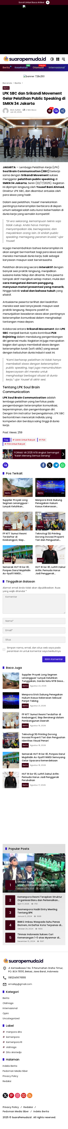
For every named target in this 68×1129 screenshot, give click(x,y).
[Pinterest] (11, 1095)
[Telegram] (56, 465)
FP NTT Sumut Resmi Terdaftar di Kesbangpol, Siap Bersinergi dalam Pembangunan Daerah (16, 537)
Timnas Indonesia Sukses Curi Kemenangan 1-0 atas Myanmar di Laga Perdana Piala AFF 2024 (38, 936)
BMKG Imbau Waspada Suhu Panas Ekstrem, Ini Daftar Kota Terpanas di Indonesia (39, 923)
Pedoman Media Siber (15, 1071)
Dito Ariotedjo (14, 1052)
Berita (6, 88)
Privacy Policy (10, 1076)
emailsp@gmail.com (20, 984)
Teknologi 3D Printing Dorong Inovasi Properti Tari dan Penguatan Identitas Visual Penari (49, 537)
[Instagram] (17, 1095)
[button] (52, 59)
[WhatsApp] (62, 465)
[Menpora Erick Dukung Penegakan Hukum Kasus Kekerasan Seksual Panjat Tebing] (50, 487)
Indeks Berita (10, 1066)
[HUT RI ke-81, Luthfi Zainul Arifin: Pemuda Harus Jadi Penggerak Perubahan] (50, 554)
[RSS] (29, 1095)
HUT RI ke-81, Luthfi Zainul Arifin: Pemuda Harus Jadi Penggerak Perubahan (50, 570)
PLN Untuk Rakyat (16, 443)
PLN (43, 439)
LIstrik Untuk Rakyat (25, 439)
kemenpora (12, 1037)
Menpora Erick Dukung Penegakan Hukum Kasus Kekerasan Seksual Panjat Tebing (48, 503)
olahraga (11, 1047)
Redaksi (7, 1081)
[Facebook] (43, 465)
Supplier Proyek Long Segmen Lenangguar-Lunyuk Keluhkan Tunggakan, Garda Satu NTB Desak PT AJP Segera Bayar (17, 503)
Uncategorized (11, 1018)
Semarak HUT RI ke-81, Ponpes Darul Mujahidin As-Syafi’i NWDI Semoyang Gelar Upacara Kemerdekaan (17, 570)
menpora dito (14, 1032)
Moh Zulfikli (15, 110)
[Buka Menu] (58, 59)
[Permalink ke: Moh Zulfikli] (6, 111)
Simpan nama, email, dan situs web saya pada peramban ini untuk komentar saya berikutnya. (34, 649)
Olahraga (8, 1003)
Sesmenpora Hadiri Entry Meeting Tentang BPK (37, 911)
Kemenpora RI (14, 1042)
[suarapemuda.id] (25, 59)
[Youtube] (23, 1095)
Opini (6, 1013)
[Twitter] (49, 465)
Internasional (10, 1008)
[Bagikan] (62, 111)
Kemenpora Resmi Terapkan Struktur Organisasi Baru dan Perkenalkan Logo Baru (39, 898)
